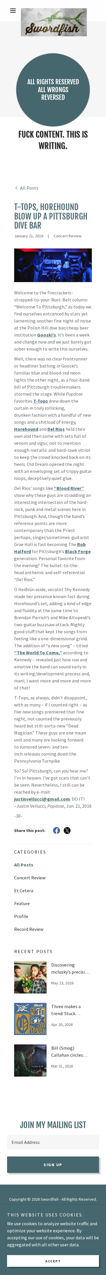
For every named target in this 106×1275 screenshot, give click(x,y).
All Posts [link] (23, 865)
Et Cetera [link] (23, 890)
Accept (53, 1261)
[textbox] (53, 1142)
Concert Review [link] (29, 878)
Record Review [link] (28, 929)
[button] (14, 10)
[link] (53, 10)
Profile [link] (21, 916)
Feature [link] (22, 903)
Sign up (53, 1164)
